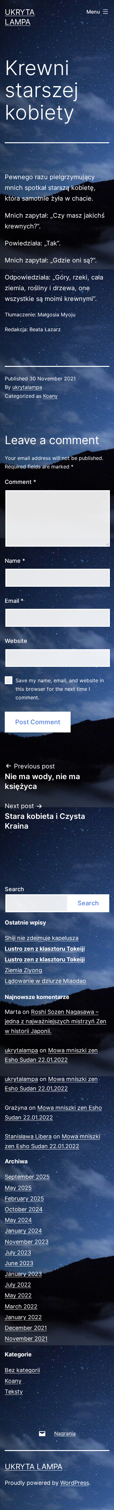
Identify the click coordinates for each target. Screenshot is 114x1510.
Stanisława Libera (28, 1136)
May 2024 (18, 1220)
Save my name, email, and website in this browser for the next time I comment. (60, 689)
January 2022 (23, 1317)
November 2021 (26, 1338)
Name (15, 560)
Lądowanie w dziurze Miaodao (45, 981)
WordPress (74, 1482)
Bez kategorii (22, 1370)
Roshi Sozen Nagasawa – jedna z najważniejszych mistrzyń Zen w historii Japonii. (55, 1021)
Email (14, 600)
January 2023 (23, 1274)
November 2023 (26, 1241)
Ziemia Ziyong (23, 970)
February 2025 (24, 1198)
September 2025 (27, 1176)
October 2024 (24, 1209)
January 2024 (23, 1230)
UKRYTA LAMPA (33, 1466)
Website (16, 640)
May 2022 (18, 1295)
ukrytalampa (27, 387)
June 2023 (19, 1263)
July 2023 (18, 1252)
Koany (50, 396)
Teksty (14, 1391)
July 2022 (18, 1284)
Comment (20, 482)
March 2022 (21, 1306)
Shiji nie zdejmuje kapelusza (42, 938)
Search (14, 889)
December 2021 (26, 1328)
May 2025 (18, 1187)
